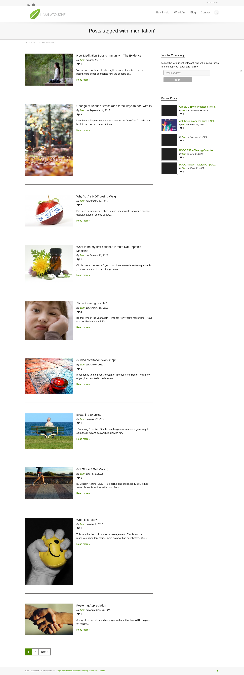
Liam (82, 60)
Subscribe (211, 2)
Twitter (27, 3)
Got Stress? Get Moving (92, 469)
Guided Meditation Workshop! (96, 360)
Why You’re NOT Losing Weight (97, 196)
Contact (205, 12)
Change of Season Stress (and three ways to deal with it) (114, 106)
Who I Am (179, 12)
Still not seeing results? (91, 303)
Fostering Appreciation (91, 605)
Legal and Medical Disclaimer (69, 671)
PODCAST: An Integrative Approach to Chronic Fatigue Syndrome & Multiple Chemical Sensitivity (198, 164)
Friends (102, 671)
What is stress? (86, 519)
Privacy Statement (89, 671)
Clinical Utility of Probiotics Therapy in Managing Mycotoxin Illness (198, 106)
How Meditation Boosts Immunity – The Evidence (108, 55)
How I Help (162, 12)
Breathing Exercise (88, 414)
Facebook (35, 3)
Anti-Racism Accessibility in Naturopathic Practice (198, 121)
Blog (193, 12)
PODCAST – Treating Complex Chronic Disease (198, 150)
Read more (82, 79)
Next (44, 651)
